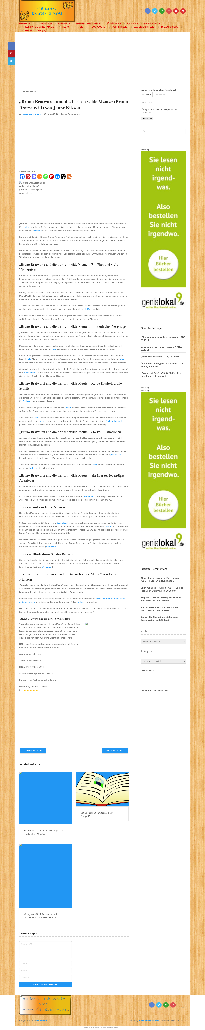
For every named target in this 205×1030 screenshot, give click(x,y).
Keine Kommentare (70, 114)
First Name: (146, 94)
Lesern (68, 408)
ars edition (29, 91)
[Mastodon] (33, 177)
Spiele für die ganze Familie (38, 27)
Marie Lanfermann (32, 114)
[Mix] (39, 177)
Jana (143, 617)
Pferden (108, 526)
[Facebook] (22, 177)
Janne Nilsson (30, 372)
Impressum (46, 23)
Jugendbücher (64, 523)
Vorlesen (33, 468)
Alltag (66, 27)
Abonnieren (147, 118)
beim (29, 359)
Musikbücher (99, 27)
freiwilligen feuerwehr (106, 1027)
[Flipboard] (51, 177)
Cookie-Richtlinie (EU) (34, 30)
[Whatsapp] (45, 177)
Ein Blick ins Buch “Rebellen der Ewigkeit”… (96, 814)
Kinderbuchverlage (87, 23)
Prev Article (34, 750)
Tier (54, 349)
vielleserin (41, 1020)
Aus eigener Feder (144, 27)
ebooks (131, 23)
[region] (102, 58)
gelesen (81, 602)
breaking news (169, 27)
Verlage (63, 23)
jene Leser (115, 455)
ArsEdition (51, 546)
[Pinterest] (28, 177)
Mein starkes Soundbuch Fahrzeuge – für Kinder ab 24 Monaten (43, 832)
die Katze (88, 309)
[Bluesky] (57, 177)
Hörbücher (113, 23)
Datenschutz (26, 23)
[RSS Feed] (69, 177)
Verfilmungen (120, 27)
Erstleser (26, 227)
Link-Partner (147, 670)
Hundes (38, 230)
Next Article (114, 750)
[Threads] (63, 177)
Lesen (37, 417)
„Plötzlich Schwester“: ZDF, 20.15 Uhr (160, 356)
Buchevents (150, 23)
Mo (142, 607)
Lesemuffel (88, 496)
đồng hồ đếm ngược (151, 578)
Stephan (145, 597)
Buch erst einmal (114, 421)
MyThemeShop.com (149, 1020)
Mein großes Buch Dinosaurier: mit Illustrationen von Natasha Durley (40, 916)
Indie (80, 27)
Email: (144, 102)
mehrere (43, 421)
